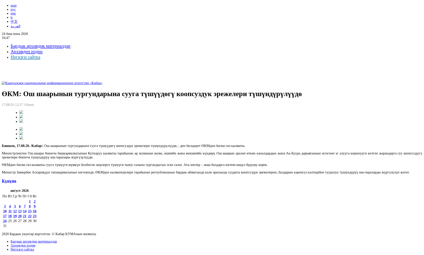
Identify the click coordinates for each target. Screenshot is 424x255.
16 (34, 211)
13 (20, 211)
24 (5, 221)
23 (34, 216)
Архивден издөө (27, 51)
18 (10, 216)
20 (20, 216)
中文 (14, 21)
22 (30, 216)
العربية (15, 26)
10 (5, 211)
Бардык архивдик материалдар (40, 46)
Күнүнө (9, 181)
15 (30, 211)
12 (15, 211)
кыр (14, 5)
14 (24, 211)
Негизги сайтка (25, 57)
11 (10, 211)
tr (12, 17)
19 (15, 216)
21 (24, 216)
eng (13, 13)
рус (13, 9)
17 (5, 216)
